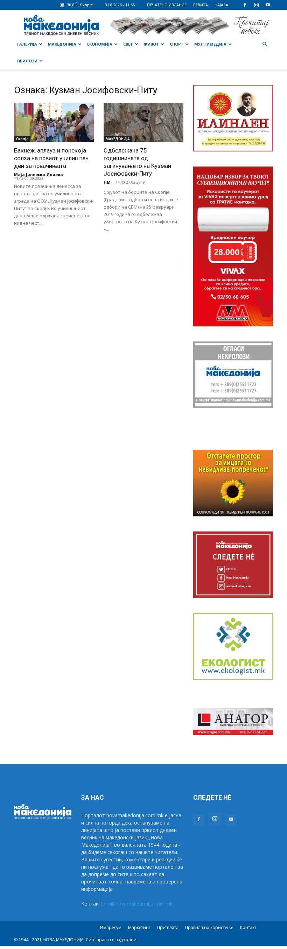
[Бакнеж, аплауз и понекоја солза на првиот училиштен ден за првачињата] (54, 122)
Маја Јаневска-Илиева (38, 174)
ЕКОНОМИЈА (99, 44)
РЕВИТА (200, 4)
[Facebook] (244, 5)
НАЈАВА (221, 4)
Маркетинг (139, 927)
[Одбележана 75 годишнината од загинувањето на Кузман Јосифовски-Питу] (143, 122)
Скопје (22, 138)
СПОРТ (176, 44)
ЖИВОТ (151, 44)
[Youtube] (267, 5)
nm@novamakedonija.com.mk (138, 903)
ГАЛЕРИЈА (27, 44)
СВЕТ (128, 44)
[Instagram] (256, 5)
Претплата (167, 927)
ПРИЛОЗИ (27, 60)
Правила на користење (209, 927)
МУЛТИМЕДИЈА (210, 44)
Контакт (248, 927)
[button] (264, 44)
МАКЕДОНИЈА (62, 44)
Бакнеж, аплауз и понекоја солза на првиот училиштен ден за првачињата (51, 158)
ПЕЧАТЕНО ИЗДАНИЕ (167, 4)
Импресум (110, 927)
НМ (107, 182)
